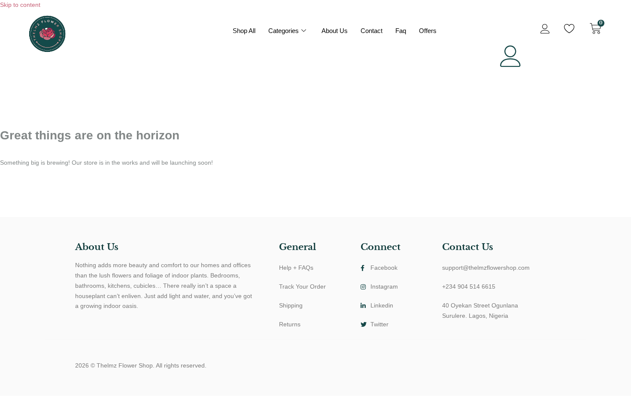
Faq (400, 30)
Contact (371, 30)
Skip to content (20, 4)
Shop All (244, 30)
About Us (335, 30)
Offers (428, 30)
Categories (283, 30)
